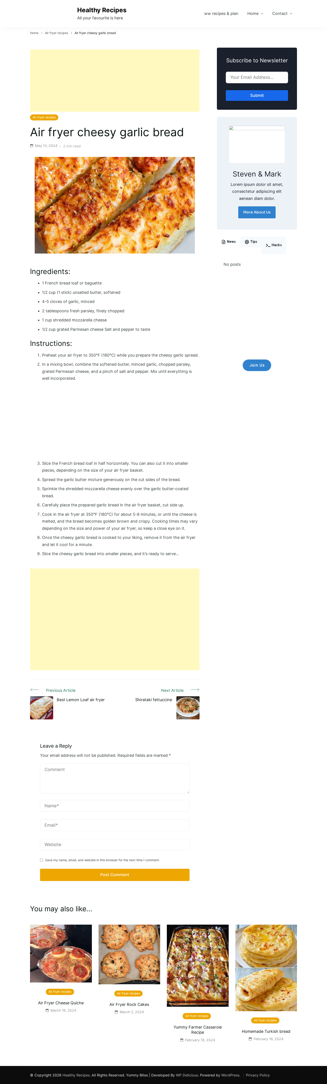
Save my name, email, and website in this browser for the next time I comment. (102, 860)
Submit (257, 95)
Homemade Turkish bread (266, 1031)
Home (252, 13)
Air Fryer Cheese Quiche (61, 1003)
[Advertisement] (115, 80)
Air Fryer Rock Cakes (129, 1004)
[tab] (228, 242)
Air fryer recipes (44, 117)
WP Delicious (187, 1075)
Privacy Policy (258, 1075)
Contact (280, 13)
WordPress (230, 1075)
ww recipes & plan (221, 13)
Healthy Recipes (102, 10)
